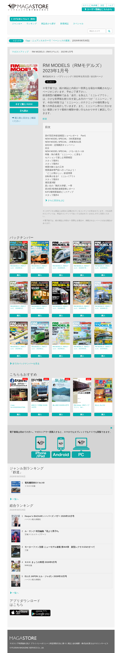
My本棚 (94, 5)
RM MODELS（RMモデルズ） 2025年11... (39, 348)
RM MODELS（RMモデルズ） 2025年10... (60, 348)
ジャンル (16, 23)
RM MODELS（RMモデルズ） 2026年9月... (39, 267)
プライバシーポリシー (40, 643)
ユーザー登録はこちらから (99, 9)
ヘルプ (110, 5)
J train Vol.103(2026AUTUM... (18, 406)
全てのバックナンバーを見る (25, 363)
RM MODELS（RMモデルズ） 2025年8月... (103, 348)
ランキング (31, 23)
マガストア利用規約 (18, 643)
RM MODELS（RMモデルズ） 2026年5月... (18, 307)
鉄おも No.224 (100, 405)
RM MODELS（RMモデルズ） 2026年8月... (60, 267)
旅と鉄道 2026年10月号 (61, 405)
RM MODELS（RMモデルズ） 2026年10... (18, 267)
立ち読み (24, 111)
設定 (102, 5)
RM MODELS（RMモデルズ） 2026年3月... (60, 307)
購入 (19, 275)
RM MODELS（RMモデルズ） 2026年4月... (39, 307)
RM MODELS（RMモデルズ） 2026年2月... (82, 307)
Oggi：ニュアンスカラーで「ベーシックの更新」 (49, 40)
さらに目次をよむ (55, 200)
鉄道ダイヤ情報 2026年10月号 (39, 406)
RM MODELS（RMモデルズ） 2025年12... (18, 348)
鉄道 (45, 119)
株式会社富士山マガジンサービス (95, 643)
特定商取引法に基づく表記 (60, 643)
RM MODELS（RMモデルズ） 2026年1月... (103, 307)
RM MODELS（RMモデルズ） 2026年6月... (103, 267)
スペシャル (78, 23)
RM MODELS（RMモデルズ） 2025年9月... (82, 348)
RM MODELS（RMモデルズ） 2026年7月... (82, 267)
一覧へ (15, 499)
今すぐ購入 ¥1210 (23, 104)
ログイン (86, 5)
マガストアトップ (20, 52)
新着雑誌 (64, 23)
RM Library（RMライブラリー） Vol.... (81, 406)
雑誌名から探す (48, 23)
